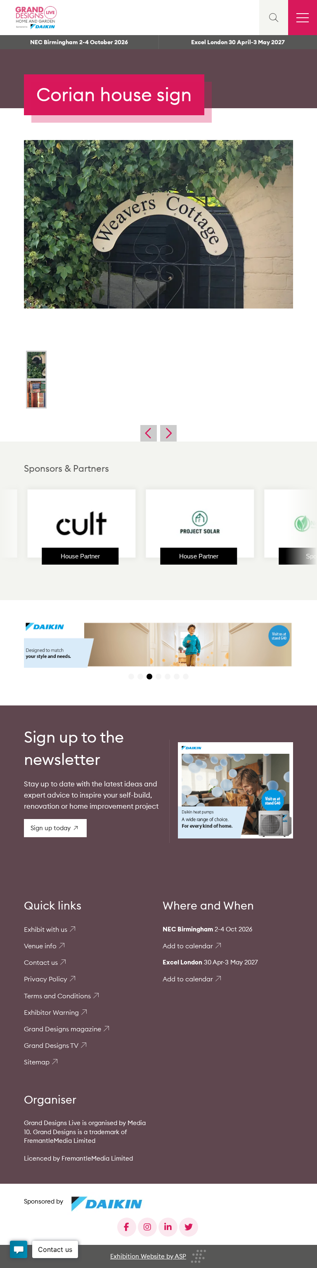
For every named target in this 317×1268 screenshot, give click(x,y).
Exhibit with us (45, 929)
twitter (188, 1227)
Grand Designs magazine (62, 1029)
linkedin (167, 1227)
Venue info (40, 946)
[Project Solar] (167, 523)
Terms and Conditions (57, 996)
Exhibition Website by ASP (148, 1256)
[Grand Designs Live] (35, 17)
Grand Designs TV (51, 1045)
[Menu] (302, 17)
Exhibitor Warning (51, 1012)
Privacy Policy (45, 979)
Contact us (41, 962)
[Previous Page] (148, 433)
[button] (131, 676)
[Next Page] (168, 433)
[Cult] (48, 523)
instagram (147, 1227)
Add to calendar (188, 946)
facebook (126, 1227)
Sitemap (37, 1062)
